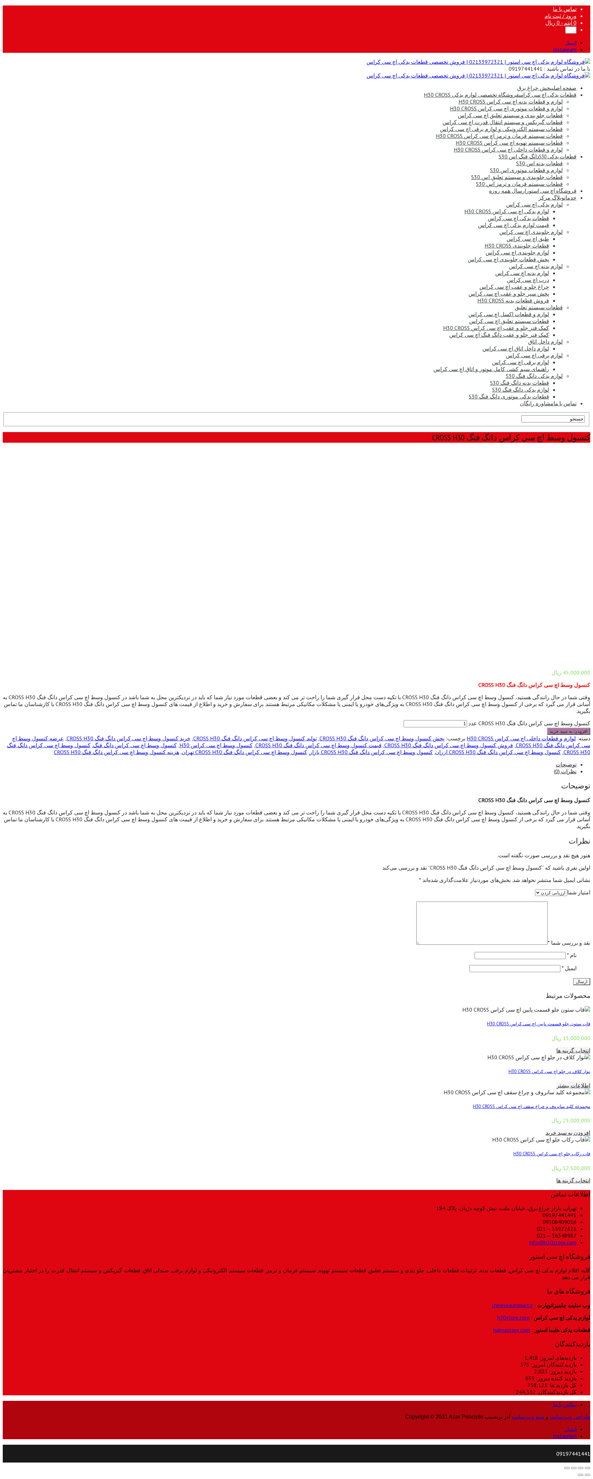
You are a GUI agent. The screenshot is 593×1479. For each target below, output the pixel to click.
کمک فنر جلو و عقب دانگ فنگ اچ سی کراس (499, 334)
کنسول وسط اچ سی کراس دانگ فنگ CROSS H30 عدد (529, 723)
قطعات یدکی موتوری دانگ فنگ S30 (509, 396)
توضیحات (566, 764)
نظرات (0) (565, 771)
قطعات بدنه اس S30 (539, 163)
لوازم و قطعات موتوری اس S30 (526, 170)
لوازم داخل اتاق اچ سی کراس (515, 348)
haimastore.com (511, 1329)
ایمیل (569, 968)
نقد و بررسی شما (569, 942)
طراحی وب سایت (570, 1417)
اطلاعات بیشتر (573, 1085)
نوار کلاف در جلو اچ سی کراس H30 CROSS (549, 1071)
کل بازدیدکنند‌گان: (556, 1391)
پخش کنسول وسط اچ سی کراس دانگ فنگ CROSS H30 (381, 738)
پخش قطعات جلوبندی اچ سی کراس (508, 259)
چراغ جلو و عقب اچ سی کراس (514, 286)
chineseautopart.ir (512, 1305)
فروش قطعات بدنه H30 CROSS (513, 300)
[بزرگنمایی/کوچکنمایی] (567, 1468)
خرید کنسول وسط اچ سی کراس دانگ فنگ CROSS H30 (128, 738)
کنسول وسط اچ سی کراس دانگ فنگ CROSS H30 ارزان (498, 752)
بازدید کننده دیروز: (556, 1378)
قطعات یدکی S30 (538, 156)
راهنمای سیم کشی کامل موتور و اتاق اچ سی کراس (491, 369)
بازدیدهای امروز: (557, 1357)
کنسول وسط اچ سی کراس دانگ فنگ (135, 745)
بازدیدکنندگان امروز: (553, 1364)
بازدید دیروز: (562, 1371)
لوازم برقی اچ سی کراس (534, 355)
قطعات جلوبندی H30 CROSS (517, 245)
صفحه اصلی (547, 87)
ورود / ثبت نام (561, 15)
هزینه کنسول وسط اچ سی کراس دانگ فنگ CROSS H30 (116, 752)
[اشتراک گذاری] (580, 1468)
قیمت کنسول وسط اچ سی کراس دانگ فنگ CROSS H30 (318, 745)
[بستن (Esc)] (587, 1468)
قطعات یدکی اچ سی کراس (500, 94)
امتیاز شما (578, 892)
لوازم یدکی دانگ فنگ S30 (534, 375)
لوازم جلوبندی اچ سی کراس (531, 231)
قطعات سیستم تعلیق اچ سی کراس (509, 321)
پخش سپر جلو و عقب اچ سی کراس (508, 293)
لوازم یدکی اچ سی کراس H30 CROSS (506, 211)
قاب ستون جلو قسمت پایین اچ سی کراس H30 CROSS (538, 1024)
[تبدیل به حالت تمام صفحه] (574, 1468)
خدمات (557, 197)
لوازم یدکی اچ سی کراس (534, 204)
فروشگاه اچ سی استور (533, 190)
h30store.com (513, 1317)
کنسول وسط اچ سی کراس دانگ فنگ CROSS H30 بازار (371, 752)
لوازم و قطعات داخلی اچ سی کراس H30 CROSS (508, 149)
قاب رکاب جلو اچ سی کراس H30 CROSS (551, 1153)
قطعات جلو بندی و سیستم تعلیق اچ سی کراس (510, 115)
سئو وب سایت (528, 1417)
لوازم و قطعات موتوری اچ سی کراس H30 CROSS (506, 108)
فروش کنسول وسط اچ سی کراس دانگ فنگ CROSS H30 (448, 745)
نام (572, 955)
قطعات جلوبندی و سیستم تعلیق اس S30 (517, 177)
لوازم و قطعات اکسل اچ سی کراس (508, 314)
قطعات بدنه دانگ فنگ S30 (519, 382)
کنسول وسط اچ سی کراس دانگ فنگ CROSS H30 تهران (244, 752)
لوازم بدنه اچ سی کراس (536, 266)
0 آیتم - (561, 22)
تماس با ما (565, 8)
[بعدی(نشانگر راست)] (580, 1475)
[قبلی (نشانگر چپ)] (587, 1475)
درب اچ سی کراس (528, 279)
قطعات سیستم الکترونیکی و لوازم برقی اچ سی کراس (501, 129)
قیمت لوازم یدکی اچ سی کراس (513, 225)
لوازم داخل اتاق (545, 341)
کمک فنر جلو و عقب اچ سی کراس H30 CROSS (496, 327)
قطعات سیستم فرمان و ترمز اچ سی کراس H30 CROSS (499, 135)
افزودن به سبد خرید (569, 731)
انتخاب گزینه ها (573, 1050)
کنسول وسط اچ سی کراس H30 (216, 745)
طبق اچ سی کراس (528, 238)
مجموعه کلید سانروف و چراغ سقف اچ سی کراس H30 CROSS (531, 1106)
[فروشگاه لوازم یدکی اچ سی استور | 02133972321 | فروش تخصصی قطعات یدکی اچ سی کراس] (478, 61)
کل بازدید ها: (562, 1385)
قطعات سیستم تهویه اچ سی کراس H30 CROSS (509, 142)
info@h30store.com (553, 1242)
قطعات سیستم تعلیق (539, 307)
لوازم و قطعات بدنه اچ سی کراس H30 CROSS (510, 101)
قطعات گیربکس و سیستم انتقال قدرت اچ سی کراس (503, 122)
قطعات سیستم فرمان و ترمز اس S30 (519, 183)
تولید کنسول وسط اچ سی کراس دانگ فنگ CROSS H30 (255, 738)
